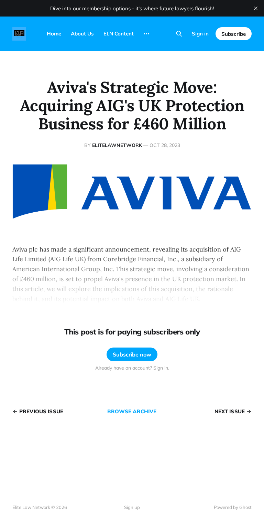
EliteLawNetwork (117, 145)
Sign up (132, 507)
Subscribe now (132, 354)
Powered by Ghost (233, 507)
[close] (255, 8)
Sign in (200, 33)
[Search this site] (179, 34)
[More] (146, 34)
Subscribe (233, 34)
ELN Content (118, 33)
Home (54, 33)
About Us (82, 33)
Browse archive (131, 411)
